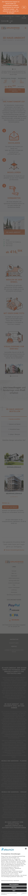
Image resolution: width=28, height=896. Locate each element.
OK (24, 7)
